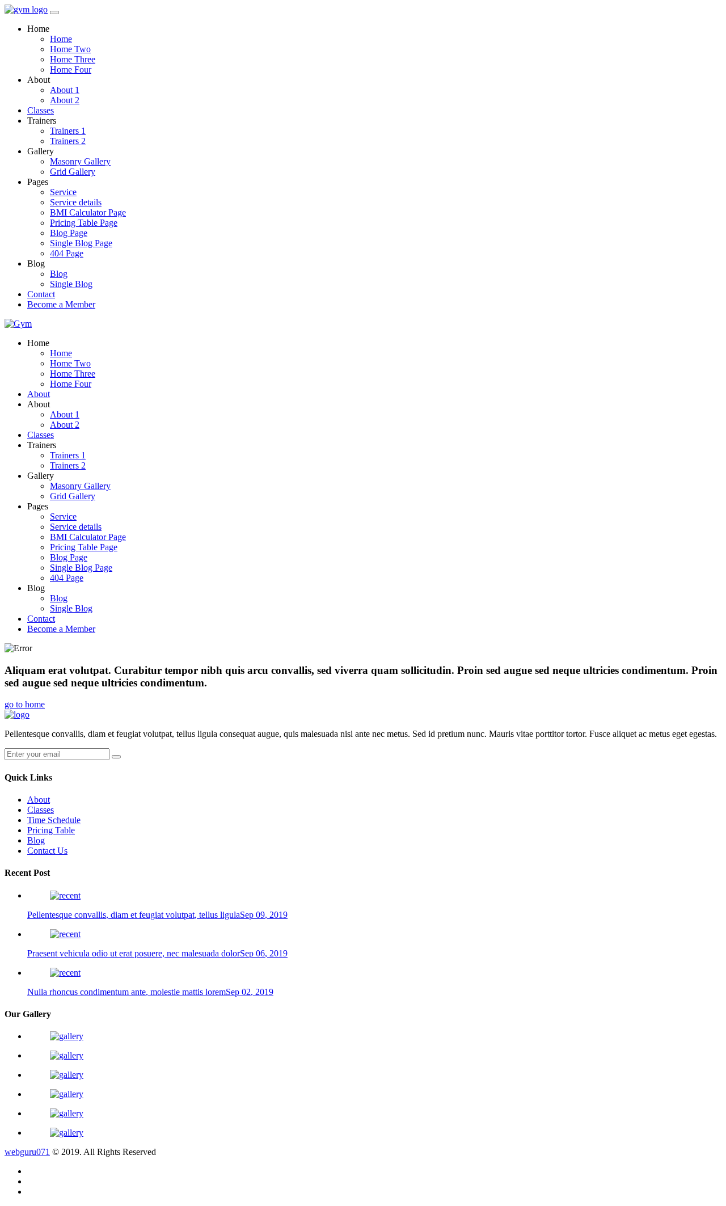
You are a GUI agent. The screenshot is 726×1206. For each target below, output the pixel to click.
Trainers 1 (68, 131)
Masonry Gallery (80, 161)
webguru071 (27, 1152)
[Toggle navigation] (54, 12)
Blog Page (68, 233)
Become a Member (61, 304)
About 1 (64, 90)
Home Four (70, 69)
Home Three (72, 59)
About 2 (64, 100)
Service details (76, 202)
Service (63, 192)
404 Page (66, 253)
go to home (25, 704)
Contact (41, 294)
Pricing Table (51, 830)
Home (61, 39)
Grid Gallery (72, 171)
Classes (40, 110)
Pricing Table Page (83, 222)
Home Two (70, 49)
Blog (58, 274)
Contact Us (47, 850)
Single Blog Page (81, 243)
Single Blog (71, 284)
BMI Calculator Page (88, 212)
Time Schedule (54, 820)
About (38, 394)
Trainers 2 (68, 141)
